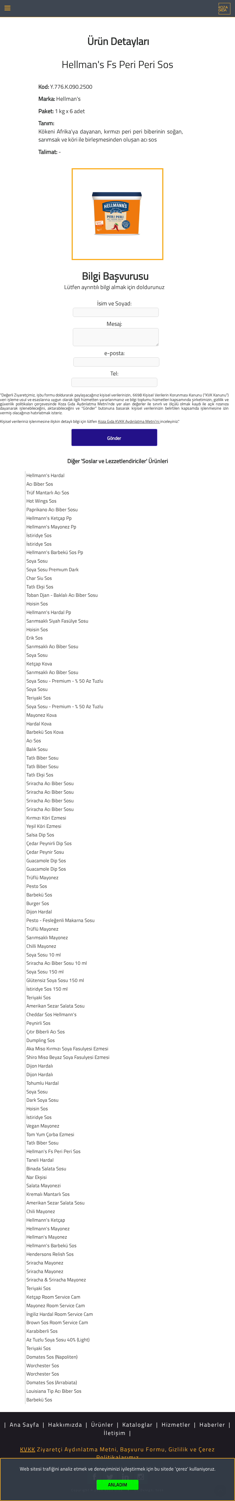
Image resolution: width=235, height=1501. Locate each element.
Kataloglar (137, 1424)
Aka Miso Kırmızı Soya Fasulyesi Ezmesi (67, 1048)
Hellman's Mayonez (46, 1236)
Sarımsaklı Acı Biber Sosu (52, 646)
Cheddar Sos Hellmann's (51, 1014)
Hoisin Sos (37, 603)
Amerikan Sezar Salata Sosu (55, 1005)
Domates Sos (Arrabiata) (51, 1382)
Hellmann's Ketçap (45, 1219)
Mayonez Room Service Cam (55, 1305)
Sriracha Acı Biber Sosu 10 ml (56, 963)
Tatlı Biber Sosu (42, 757)
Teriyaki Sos (38, 697)
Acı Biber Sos (39, 483)
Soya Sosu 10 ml (43, 954)
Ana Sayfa (24, 1424)
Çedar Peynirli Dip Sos (49, 843)
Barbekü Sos (39, 894)
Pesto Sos (36, 886)
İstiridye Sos (39, 535)
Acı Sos (33, 740)
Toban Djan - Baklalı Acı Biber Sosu (62, 595)
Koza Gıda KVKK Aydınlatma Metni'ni (129, 422)
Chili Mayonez (40, 1211)
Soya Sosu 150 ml (45, 971)
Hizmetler (176, 1424)
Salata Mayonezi (43, 1185)
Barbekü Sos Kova (45, 731)
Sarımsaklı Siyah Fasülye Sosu (57, 620)
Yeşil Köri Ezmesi (43, 826)
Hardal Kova (39, 723)
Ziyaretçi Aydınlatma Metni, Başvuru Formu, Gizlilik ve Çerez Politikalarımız (117, 1453)
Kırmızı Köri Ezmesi (46, 817)
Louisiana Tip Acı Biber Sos (53, 1391)
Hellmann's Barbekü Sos (51, 1245)
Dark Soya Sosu (42, 1099)
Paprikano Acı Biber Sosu (52, 509)
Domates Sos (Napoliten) (51, 1356)
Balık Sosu (37, 749)
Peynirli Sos (38, 1023)
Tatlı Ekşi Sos (39, 586)
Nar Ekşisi (36, 1177)
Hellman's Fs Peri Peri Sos (53, 1151)
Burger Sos (37, 903)
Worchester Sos (42, 1365)
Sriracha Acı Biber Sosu (50, 783)
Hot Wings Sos (41, 500)
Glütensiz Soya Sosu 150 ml (55, 980)
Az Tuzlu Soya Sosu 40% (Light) (57, 1339)
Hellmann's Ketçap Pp (49, 518)
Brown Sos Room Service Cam (57, 1322)
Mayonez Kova (41, 714)
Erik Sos (34, 637)
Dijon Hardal (39, 911)
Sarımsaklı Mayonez (47, 937)
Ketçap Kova (39, 663)
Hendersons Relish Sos (50, 1254)
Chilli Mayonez (41, 946)
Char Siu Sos (39, 578)
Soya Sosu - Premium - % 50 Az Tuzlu (64, 680)
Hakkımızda (65, 1424)
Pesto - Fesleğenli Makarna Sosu (60, 920)
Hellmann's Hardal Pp (48, 612)
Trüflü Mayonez (42, 877)
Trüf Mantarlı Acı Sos (47, 492)
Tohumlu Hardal (42, 1082)
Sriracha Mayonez (44, 1262)
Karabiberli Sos (42, 1331)
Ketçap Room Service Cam (53, 1296)
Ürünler (102, 1424)
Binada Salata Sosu (46, 1168)
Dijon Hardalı (39, 1065)
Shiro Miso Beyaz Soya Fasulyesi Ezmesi (67, 1057)
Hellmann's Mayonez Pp (51, 526)
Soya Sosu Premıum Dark (52, 569)
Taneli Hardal (40, 1159)
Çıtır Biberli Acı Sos (45, 1031)
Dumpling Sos (40, 1040)
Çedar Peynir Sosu (45, 851)
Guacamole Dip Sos (46, 860)
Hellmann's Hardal (45, 475)
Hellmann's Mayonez (48, 1228)
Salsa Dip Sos (40, 834)
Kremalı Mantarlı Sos (48, 1194)
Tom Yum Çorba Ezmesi (50, 1134)
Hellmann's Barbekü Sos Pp (54, 552)
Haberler (212, 1424)
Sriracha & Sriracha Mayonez (56, 1279)
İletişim (115, 1432)
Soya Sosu (37, 560)
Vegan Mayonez (42, 1125)
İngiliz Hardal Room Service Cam (59, 1314)
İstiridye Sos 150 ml (47, 988)
